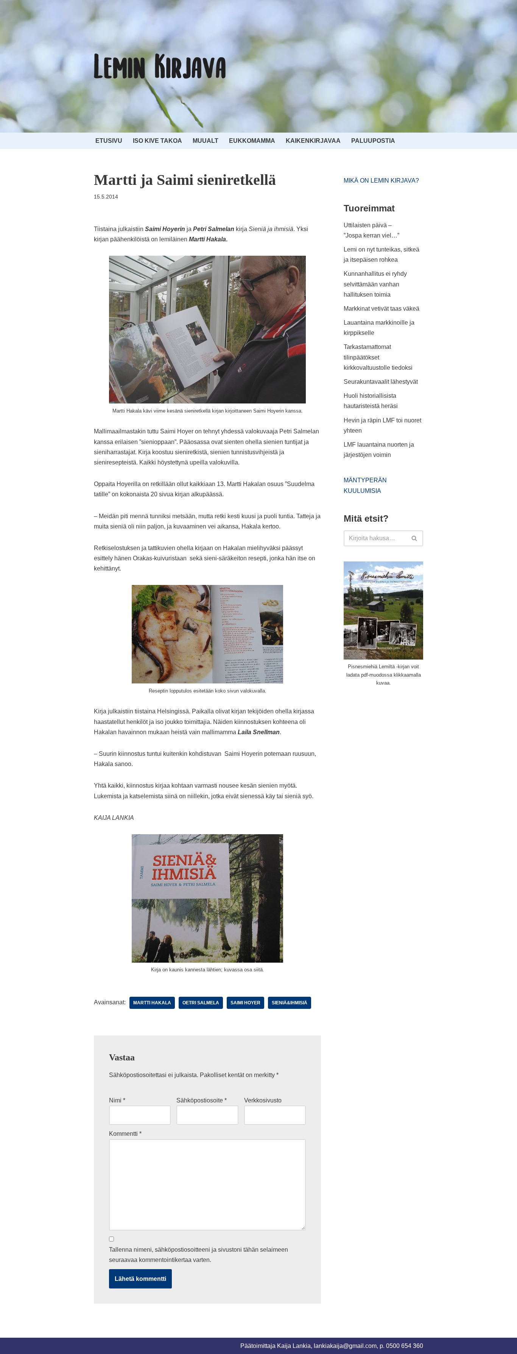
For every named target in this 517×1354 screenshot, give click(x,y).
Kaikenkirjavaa (313, 141)
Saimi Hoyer (245, 1002)
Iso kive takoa (157, 141)
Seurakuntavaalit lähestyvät (381, 381)
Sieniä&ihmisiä (289, 1002)
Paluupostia (373, 141)
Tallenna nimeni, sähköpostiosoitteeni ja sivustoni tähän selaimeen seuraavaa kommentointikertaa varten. (198, 1254)
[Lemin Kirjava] (160, 66)
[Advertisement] (400, 749)
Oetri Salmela (200, 1002)
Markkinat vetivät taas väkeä (381, 308)
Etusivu (108, 141)
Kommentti (125, 1133)
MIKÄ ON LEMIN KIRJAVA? (381, 180)
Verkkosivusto (263, 1100)
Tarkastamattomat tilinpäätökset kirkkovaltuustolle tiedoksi (378, 357)
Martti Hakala (152, 1002)
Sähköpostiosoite (201, 1100)
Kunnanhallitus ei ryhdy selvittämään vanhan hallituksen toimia (375, 283)
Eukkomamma (252, 141)
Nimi (117, 1100)
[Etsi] (414, 538)
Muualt (205, 141)
